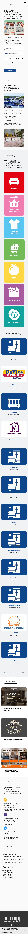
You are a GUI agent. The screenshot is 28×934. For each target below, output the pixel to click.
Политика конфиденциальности (12, 925)
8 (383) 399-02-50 (7, 872)
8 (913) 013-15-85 (7, 876)
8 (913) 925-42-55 (7, 874)
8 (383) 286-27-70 (7, 867)
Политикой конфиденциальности (11, 63)
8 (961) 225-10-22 (7, 877)
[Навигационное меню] (25, 2)
